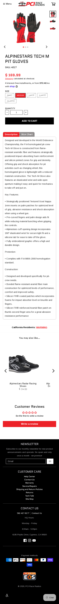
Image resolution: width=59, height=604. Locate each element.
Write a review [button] (29, 424)
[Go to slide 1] (23, 47)
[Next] (53, 371)
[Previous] (6, 371)
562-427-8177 (23, 513)
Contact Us (37, 513)
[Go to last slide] (5, 47)
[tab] (11, 134)
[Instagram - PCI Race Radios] (29, 540)
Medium (20, 95)
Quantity (10, 108)
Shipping (9, 78)
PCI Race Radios (33, 586)
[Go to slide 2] (25, 47)
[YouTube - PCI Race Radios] (34, 540)
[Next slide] (46, 47)
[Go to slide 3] (27, 47)
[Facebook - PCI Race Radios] (25, 540)
